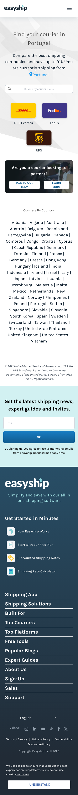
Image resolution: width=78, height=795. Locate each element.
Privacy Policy (41, 739)
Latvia (34, 278)
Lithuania (52, 278)
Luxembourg (20, 285)
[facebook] (59, 729)
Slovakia (39, 310)
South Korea (21, 316)
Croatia (49, 241)
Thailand (59, 322)
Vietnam (39, 341)
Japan (19, 278)
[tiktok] (51, 729)
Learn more (56, 185)
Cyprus (65, 241)
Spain (42, 316)
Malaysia (44, 285)
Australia (55, 222)
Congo (32, 241)
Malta (61, 285)
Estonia (21, 253)
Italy (64, 272)
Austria (17, 228)
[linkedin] (35, 729)
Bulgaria (42, 235)
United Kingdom (23, 334)
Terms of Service (16, 739)
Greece (36, 260)
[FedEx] (54, 110)
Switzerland (19, 322)
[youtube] (43, 729)
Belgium (35, 228)
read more (22, 774)
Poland (20, 303)
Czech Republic (28, 247)
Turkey (15, 328)
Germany (18, 260)
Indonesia (16, 272)
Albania (19, 222)
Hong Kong (56, 260)
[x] (66, 729)
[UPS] (39, 137)
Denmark (55, 247)
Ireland (36, 272)
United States (55, 334)
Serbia (56, 303)
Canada (61, 235)
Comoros (14, 241)
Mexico (19, 291)
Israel (51, 272)
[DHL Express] (23, 110)
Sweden (58, 316)
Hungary (23, 266)
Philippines (56, 297)
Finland (39, 253)
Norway (35, 297)
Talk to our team (24, 185)
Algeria (36, 222)
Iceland (41, 266)
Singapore (18, 310)
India (56, 266)
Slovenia (59, 310)
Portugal (38, 303)
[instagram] (26, 729)
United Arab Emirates (45, 328)
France (55, 253)
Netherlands (41, 291)
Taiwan (41, 322)
